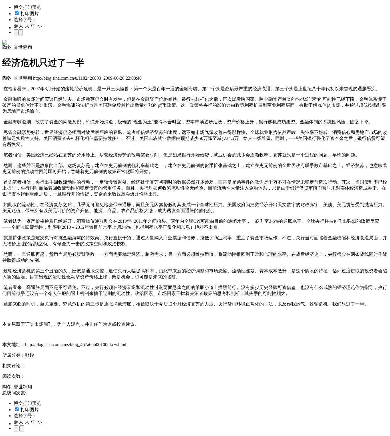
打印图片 (29, 13)
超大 (18, 25)
